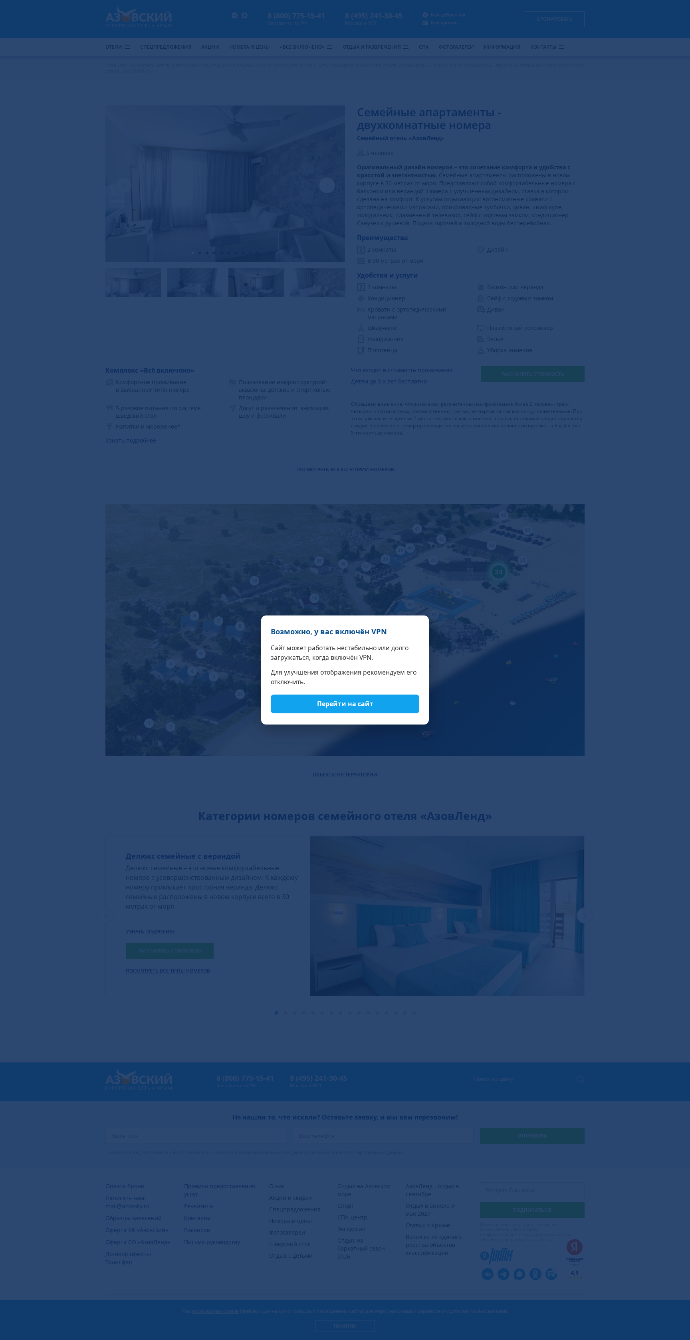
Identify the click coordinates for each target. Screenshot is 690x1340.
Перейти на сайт (345, 703)
